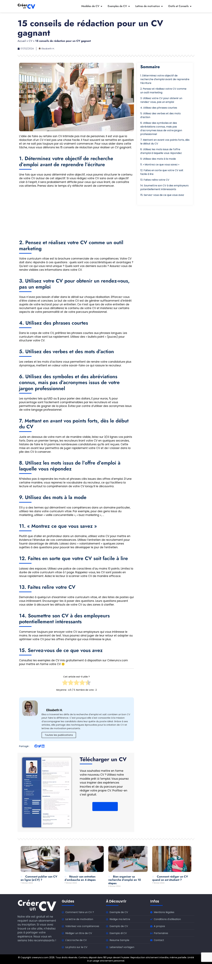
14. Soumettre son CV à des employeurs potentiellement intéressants (164, 187)
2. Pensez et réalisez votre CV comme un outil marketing (163, 90)
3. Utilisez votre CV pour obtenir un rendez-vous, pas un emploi (161, 100)
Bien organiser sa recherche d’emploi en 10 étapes (124, 880)
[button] (36, 746)
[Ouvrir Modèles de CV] (101, 6)
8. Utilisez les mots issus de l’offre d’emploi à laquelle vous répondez (161, 151)
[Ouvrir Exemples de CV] (129, 6)
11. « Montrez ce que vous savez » (159, 164)
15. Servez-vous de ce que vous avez (162, 195)
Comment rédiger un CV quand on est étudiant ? (170, 878)
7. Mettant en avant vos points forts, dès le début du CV (164, 141)
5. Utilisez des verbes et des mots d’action (160, 115)
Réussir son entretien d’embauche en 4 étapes (80, 878)
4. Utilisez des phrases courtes (158, 107)
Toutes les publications (59, 735)
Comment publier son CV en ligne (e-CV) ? (39, 878)
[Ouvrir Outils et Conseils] (190, 6)
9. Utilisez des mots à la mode (158, 159)
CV (30, 41)
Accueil (22, 41)
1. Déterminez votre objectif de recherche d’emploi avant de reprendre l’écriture (164, 79)
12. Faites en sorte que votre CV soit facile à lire (161, 172)
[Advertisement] (76, 211)
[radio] (65, 683)
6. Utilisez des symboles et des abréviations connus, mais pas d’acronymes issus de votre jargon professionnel (161, 128)
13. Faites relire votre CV (154, 180)
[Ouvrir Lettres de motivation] (162, 6)
